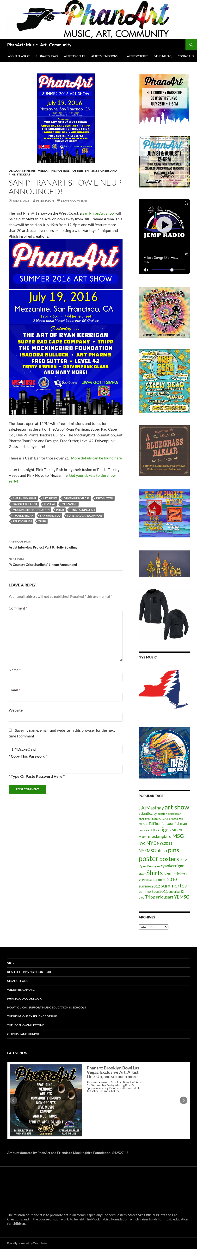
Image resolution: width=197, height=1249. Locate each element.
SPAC (168, 873)
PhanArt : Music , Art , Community (39, 44)
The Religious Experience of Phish (33, 1016)
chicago (153, 819)
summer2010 (165, 879)
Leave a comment (74, 200)
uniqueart (164, 896)
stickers (23, 174)
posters (62, 170)
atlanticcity (148, 813)
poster (149, 858)
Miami (143, 837)
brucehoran (174, 813)
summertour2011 (153, 891)
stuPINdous (145, 879)
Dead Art (16, 170)
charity (143, 819)
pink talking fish (83, 509)
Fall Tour (155, 824)
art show (50, 498)
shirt (142, 874)
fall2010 (143, 823)
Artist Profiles (74, 56)
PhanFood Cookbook (24, 998)
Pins (52, 170)
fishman (180, 823)
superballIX (176, 891)
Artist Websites (137, 56)
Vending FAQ (163, 56)
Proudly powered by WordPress (27, 1243)
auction (162, 813)
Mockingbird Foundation (31, 509)
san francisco (50, 515)
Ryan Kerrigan (23, 515)
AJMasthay (152, 807)
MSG (178, 836)
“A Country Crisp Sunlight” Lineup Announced (43, 562)
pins (173, 850)
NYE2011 (164, 843)
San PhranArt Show (98, 213)
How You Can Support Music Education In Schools (46, 1007)
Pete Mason (45, 200)
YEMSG (181, 896)
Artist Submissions (104, 56)
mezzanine (69, 504)
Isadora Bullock (25, 504)
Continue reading (119, 1095)
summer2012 (149, 886)
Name (15, 669)
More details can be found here (96, 458)
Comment (18, 608)
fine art (30, 170)
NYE (151, 843)
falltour (167, 823)
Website (16, 710)
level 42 (49, 504)
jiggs (165, 829)
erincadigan (176, 818)
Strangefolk (17, 981)
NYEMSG (147, 850)
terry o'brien (22, 521)
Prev (13, 1100)
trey (141, 897)
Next (183, 1100)
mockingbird (160, 836)
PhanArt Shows (47, 56)
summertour (175, 885)
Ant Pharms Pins (24, 498)
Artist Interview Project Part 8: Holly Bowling (43, 544)
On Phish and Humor (23, 1034)
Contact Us (186, 56)
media (42, 170)
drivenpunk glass (76, 498)
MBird (177, 829)
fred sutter (104, 498)
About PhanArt (19, 56)
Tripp (42, 521)
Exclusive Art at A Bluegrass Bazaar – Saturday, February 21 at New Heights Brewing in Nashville (113, 1074)
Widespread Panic (21, 989)
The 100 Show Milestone (25, 1025)
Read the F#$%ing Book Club (29, 972)
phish (60, 509)
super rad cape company (84, 515)
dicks (163, 818)
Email (14, 690)
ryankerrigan (173, 865)
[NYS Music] (164, 690)
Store (11, 963)
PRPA (183, 860)
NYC (142, 843)
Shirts (154, 873)
